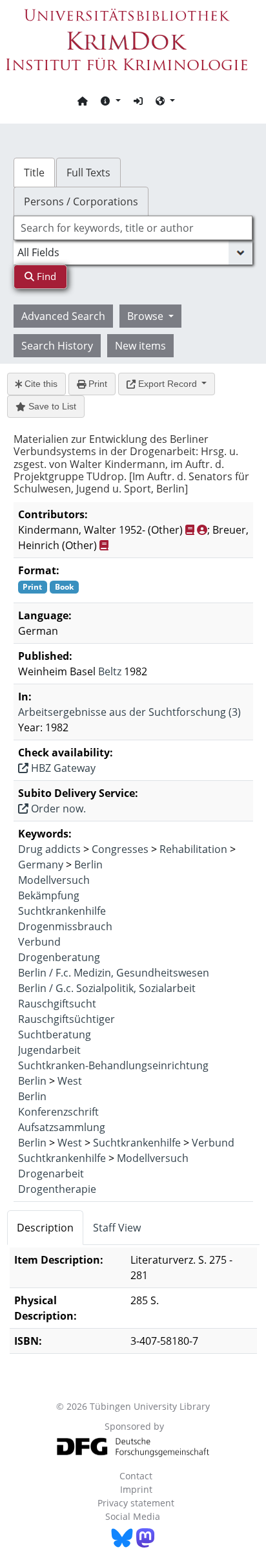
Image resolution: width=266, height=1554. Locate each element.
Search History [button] (57, 346)
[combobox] (133, 228)
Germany (40, 864)
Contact (135, 1476)
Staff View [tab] (117, 1228)
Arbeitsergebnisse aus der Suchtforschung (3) (129, 712)
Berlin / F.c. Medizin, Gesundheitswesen (113, 973)
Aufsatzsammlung (61, 1127)
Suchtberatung (54, 1034)
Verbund (39, 942)
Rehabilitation (193, 849)
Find (45, 276)
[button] (110, 100)
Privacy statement (135, 1503)
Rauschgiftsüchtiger (66, 1019)
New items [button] (140, 346)
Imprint (136, 1489)
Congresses (120, 849)
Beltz (109, 671)
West (69, 1081)
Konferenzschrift (58, 1112)
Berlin (88, 864)
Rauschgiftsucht (57, 1004)
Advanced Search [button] (63, 316)
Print (96, 384)
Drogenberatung (59, 957)
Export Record (168, 384)
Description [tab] (45, 1228)
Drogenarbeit (51, 1173)
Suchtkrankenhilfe (62, 911)
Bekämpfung (48, 895)
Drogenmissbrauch (65, 926)
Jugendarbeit (49, 1050)
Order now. (57, 808)
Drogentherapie (57, 1189)
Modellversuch (54, 880)
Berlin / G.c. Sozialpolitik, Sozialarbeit (107, 988)
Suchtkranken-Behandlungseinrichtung (113, 1065)
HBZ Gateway (62, 768)
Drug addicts (49, 849)
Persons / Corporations (81, 201)
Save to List (51, 406)
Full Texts (88, 172)
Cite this (39, 384)
